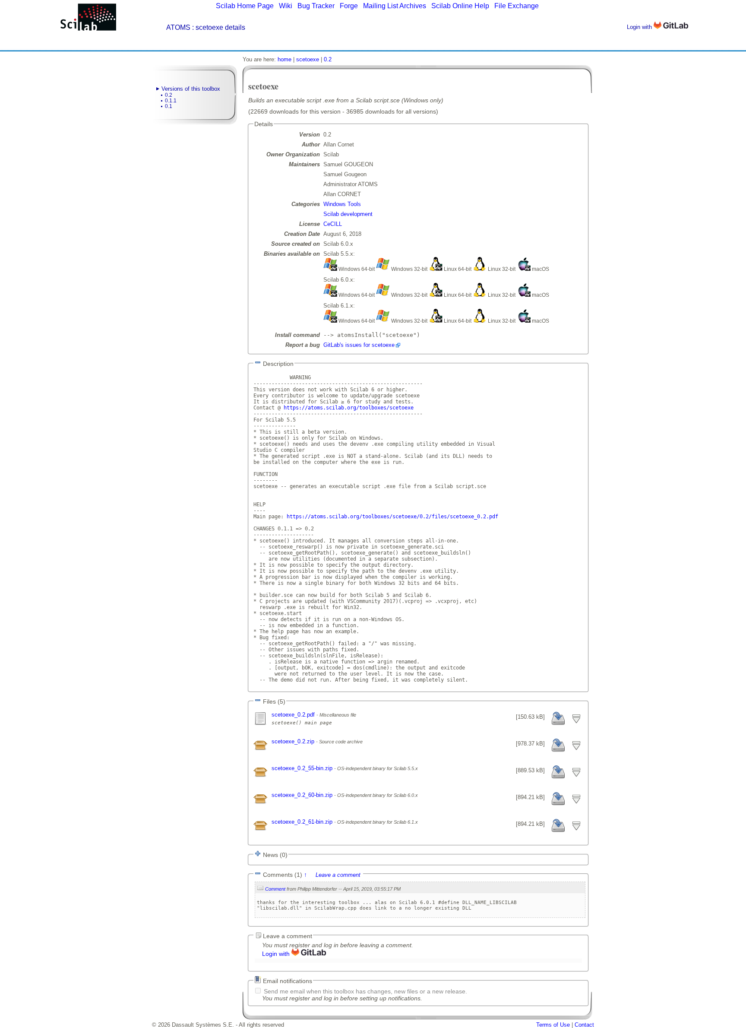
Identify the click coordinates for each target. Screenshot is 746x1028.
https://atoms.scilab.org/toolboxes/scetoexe (349, 408)
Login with (640, 27)
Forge (349, 6)
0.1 (168, 106)
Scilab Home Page (245, 6)
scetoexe (307, 59)
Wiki (285, 6)
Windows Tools (342, 204)
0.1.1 (171, 100)
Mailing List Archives (394, 6)
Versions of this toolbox (190, 89)
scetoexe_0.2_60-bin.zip (303, 795)
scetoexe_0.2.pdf (294, 714)
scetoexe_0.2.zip (294, 741)
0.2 (168, 95)
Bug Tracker (316, 6)
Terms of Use (553, 1025)
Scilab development (348, 214)
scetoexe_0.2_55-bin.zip (303, 768)
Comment (275, 889)
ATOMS (178, 27)
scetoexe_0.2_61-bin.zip (303, 822)
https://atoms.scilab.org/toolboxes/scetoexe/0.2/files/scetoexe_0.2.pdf (392, 517)
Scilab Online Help (460, 6)
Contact (584, 1025)
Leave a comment (338, 875)
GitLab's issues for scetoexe (359, 345)
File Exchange (516, 6)
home (284, 59)
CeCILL (332, 224)
